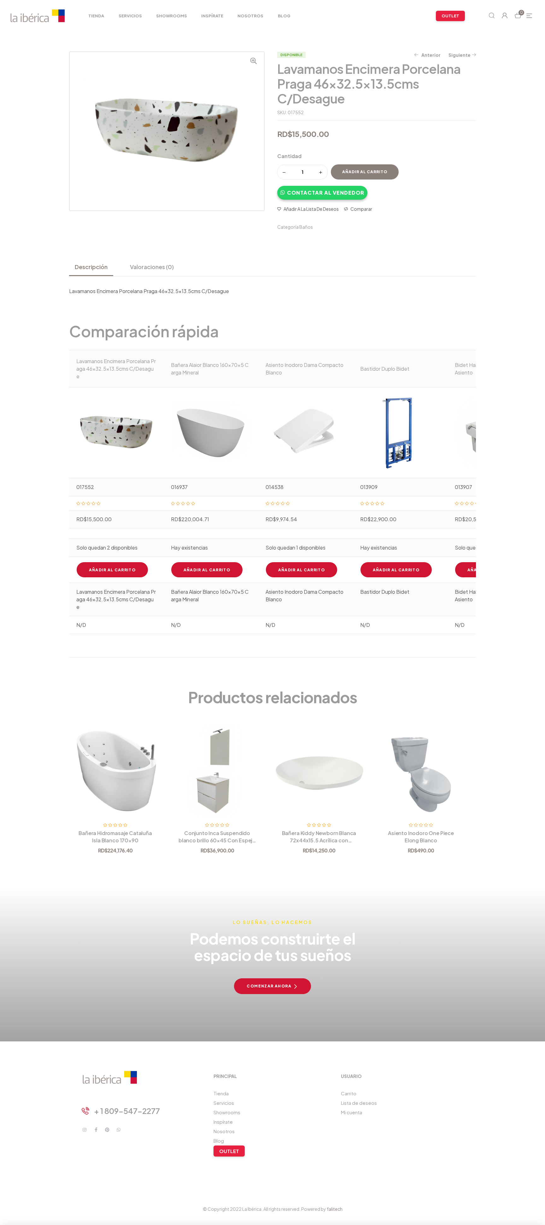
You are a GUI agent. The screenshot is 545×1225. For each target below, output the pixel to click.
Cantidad (289, 156)
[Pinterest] (107, 1129)
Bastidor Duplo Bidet (384, 368)
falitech (335, 1209)
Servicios (224, 1103)
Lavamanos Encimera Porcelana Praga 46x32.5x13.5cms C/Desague (116, 369)
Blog (219, 1141)
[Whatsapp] (118, 1129)
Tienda (221, 1093)
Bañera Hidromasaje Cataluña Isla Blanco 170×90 (115, 836)
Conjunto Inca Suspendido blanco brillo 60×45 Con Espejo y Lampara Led (217, 840)
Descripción (91, 266)
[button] (322, 190)
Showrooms (227, 1112)
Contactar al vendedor (325, 192)
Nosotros (224, 1131)
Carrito (348, 1093)
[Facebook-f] (95, 1129)
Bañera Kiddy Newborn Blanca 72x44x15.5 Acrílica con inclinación (319, 840)
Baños (306, 227)
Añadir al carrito (364, 171)
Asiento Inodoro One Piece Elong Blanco (421, 836)
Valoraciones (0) (152, 266)
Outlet (229, 1151)
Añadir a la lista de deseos (311, 209)
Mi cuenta (351, 1112)
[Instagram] (84, 1129)
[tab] (93, 267)
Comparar (361, 209)
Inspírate (223, 1122)
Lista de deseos (359, 1103)
